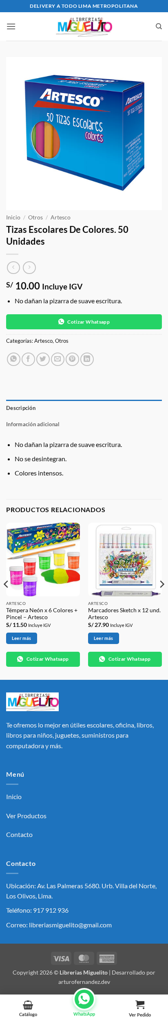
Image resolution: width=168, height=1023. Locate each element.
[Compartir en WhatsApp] (13, 359)
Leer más (21, 638)
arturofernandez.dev (84, 981)
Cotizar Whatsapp (88, 322)
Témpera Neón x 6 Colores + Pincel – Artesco (41, 614)
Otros (35, 217)
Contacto (19, 834)
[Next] (161, 600)
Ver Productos (26, 815)
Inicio (13, 217)
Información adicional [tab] (33, 424)
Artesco (61, 217)
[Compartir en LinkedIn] (87, 359)
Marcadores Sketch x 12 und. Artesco (124, 614)
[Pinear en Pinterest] (72, 359)
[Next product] (13, 267)
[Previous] (6, 600)
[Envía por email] (57, 359)
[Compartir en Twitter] (43, 359)
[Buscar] (159, 26)
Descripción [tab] (20, 408)
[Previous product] (29, 267)
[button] (11, 26)
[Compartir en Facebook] (28, 359)
